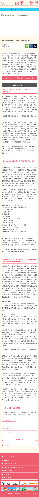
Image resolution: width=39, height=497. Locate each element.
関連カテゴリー (18, 85)
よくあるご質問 (8, 471)
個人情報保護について (10, 464)
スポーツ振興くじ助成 (9, 421)
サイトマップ (7, 478)
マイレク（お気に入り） (20, 78)
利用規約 (6, 460)
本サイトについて (9, 457)
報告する (20, 439)
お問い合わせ (7, 474)
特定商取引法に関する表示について (14, 467)
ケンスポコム (8, 432)
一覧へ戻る (6, 445)
